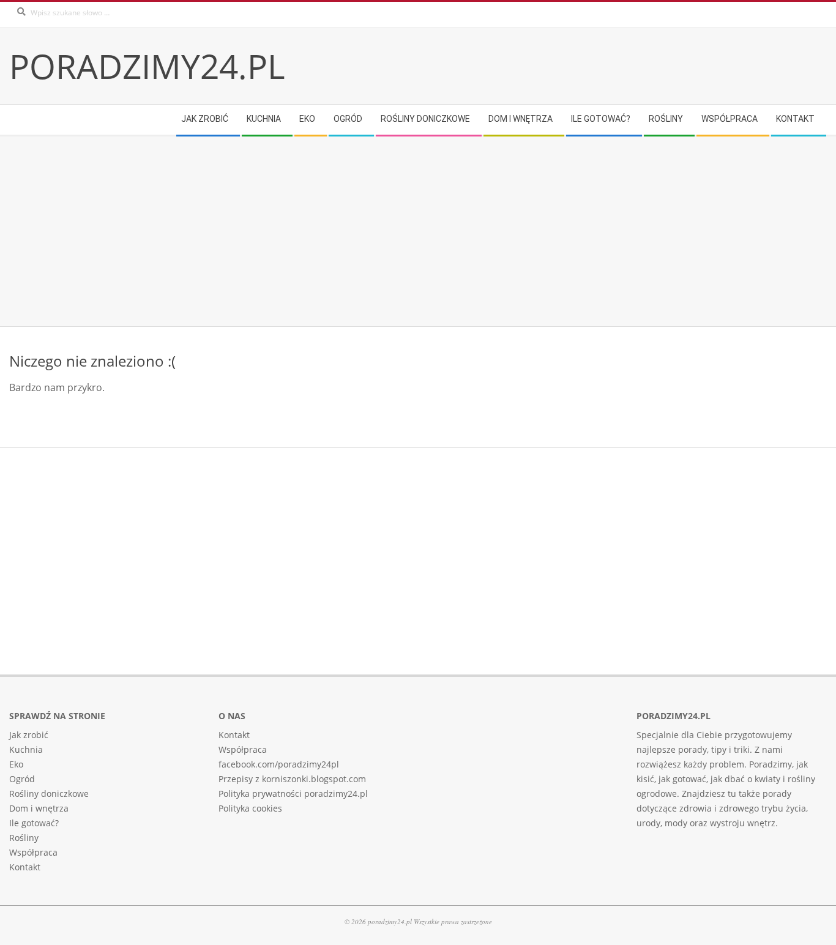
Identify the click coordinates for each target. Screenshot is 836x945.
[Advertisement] (376, 231)
